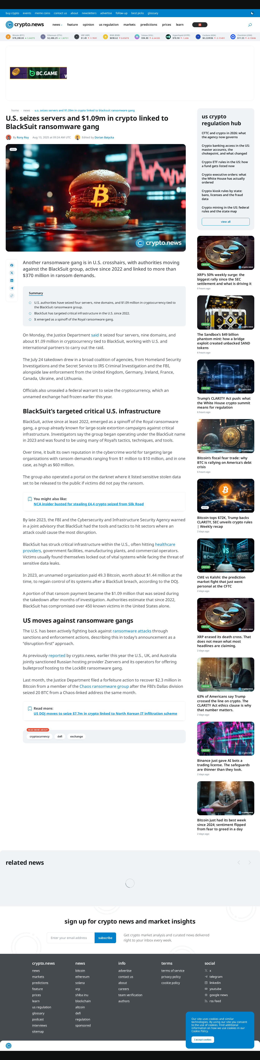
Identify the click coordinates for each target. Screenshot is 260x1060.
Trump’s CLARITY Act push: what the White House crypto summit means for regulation (223, 403)
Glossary (153, 13)
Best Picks (137, 13)
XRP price (85, 36)
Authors (124, 1001)
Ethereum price (55, 36)
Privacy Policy (171, 977)
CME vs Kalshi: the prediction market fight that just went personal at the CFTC (221, 581)
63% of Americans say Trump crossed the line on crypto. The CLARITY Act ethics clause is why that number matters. (224, 703)
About (74, 13)
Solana (80, 983)
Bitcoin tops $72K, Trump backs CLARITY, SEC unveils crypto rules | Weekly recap (224, 522)
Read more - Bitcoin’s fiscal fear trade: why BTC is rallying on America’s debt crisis (225, 436)
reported (57, 655)
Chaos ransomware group (104, 686)
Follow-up (122, 13)
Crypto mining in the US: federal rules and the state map (225, 209)
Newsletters (89, 13)
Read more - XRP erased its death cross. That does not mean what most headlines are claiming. (225, 615)
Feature (72, 24)
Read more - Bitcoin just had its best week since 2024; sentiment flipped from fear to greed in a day (225, 798)
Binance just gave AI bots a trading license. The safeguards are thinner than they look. (223, 765)
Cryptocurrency (39, 736)
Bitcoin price (20, 36)
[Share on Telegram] (12, 288)
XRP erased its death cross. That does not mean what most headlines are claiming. (224, 641)
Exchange (76, 736)
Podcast (38, 1019)
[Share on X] (12, 273)
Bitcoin (80, 970)
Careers (123, 989)
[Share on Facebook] (12, 265)
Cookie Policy (170, 983)
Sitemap (38, 1031)
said (95, 335)
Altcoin (80, 1007)
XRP (77, 989)
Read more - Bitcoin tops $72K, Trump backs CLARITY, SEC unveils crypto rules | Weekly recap (225, 496)
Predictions (148, 24)
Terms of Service (172, 970)
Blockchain (83, 1001)
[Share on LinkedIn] (12, 280)
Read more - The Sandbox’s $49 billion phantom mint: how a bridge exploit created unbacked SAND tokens (225, 312)
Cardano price (210, 36)
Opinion (88, 24)
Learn (180, 24)
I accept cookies (202, 1039)
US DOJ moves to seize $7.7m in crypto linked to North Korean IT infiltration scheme (105, 713)
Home (15, 110)
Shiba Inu (81, 995)
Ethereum (82, 977)
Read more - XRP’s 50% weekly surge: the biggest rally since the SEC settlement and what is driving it (225, 253)
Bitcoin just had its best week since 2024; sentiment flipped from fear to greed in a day (221, 824)
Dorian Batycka (104, 137)
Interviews (39, 1025)
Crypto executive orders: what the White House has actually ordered (224, 178)
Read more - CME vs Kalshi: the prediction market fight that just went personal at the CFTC (225, 555)
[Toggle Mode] (252, 13)
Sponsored (83, 1025)
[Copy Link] (12, 296)
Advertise (106, 13)
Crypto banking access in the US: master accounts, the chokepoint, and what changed (226, 149)
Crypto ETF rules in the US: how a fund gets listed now (225, 164)
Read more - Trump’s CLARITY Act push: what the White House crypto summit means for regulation (225, 376)
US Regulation (109, 24)
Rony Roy (23, 137)
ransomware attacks (132, 631)
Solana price (147, 36)
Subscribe (105, 938)
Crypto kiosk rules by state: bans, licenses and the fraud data (222, 195)
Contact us (60, 13)
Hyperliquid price (178, 36)
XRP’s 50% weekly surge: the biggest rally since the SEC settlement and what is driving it (224, 279)
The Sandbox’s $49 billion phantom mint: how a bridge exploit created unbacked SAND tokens (223, 341)
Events (27, 13)
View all (225, 221)
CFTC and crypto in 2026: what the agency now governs (224, 135)
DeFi (59, 736)
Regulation (82, 1019)
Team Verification (130, 995)
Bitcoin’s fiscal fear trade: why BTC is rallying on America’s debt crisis (224, 462)
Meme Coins (42, 13)
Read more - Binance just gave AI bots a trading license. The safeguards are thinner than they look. (225, 739)
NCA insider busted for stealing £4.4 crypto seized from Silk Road (89, 504)
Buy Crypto (12, 13)
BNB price (116, 36)
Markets (130, 24)
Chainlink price (243, 36)
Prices (166, 24)
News (56, 24)
